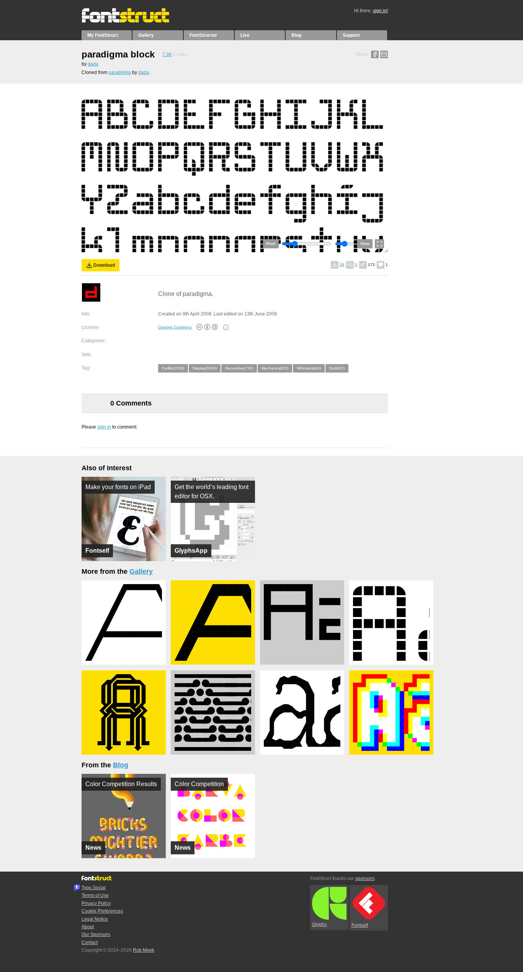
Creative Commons (174, 327)
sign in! (380, 10)
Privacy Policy (96, 903)
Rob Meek (143, 950)
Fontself (359, 925)
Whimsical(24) (309, 368)
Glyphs (319, 924)
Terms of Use (95, 895)
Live (245, 35)
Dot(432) (337, 368)
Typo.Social (94, 887)
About (88, 926)
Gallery (146, 35)
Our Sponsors (96, 934)
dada (93, 64)
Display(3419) (205, 368)
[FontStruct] (133, 21)
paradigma (119, 72)
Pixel (271, 243)
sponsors (364, 878)
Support (351, 35)
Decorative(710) (239, 368)
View (364, 243)
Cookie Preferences (102, 911)
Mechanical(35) (275, 368)
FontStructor (203, 35)
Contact (90, 942)
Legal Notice (95, 919)
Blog (296, 35)
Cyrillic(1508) (173, 368)
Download (104, 265)
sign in (104, 427)
